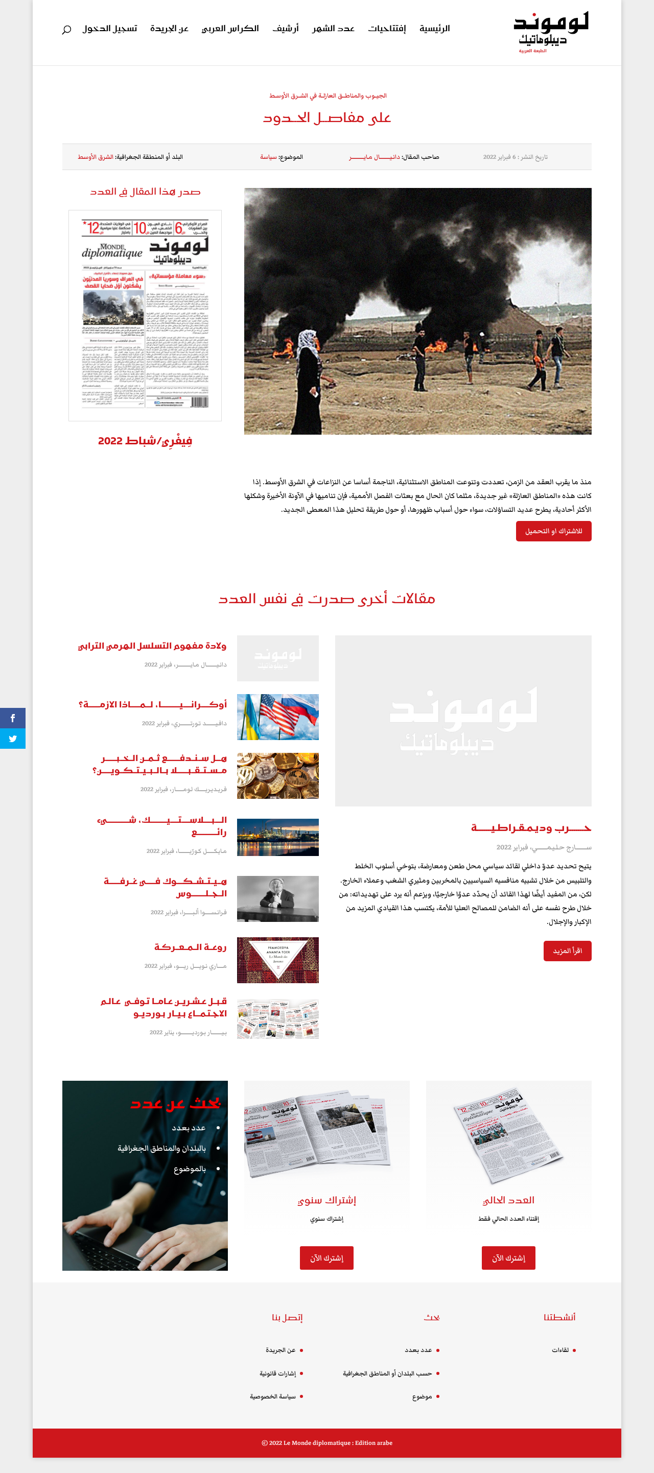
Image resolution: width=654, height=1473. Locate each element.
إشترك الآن (326, 1258)
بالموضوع (190, 1168)
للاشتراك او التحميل (553, 531)
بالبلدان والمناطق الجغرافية (162, 1148)
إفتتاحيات (387, 30)
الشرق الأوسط (95, 157)
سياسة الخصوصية (273, 1396)
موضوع (422, 1396)
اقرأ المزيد (567, 951)
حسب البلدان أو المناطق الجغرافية (387, 1374)
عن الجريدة (169, 30)
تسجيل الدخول (110, 30)
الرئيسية (434, 30)
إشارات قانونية (278, 1374)
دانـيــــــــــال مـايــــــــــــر (374, 157)
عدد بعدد (189, 1128)
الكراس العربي (230, 30)
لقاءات (560, 1350)
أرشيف (285, 30)
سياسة (268, 157)
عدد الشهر (333, 30)
